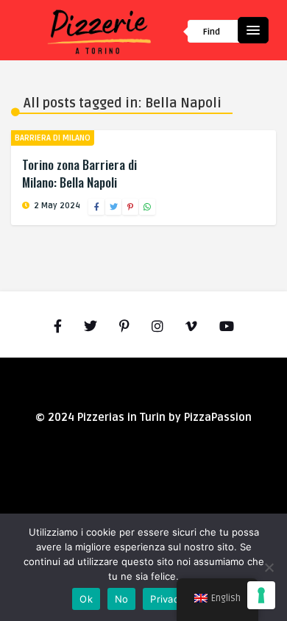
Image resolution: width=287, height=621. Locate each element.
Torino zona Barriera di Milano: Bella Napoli (79, 173)
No (122, 599)
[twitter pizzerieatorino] (90, 326)
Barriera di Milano (53, 138)
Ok (86, 599)
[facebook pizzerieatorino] (57, 326)
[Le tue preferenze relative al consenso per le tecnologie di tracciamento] (261, 595)
